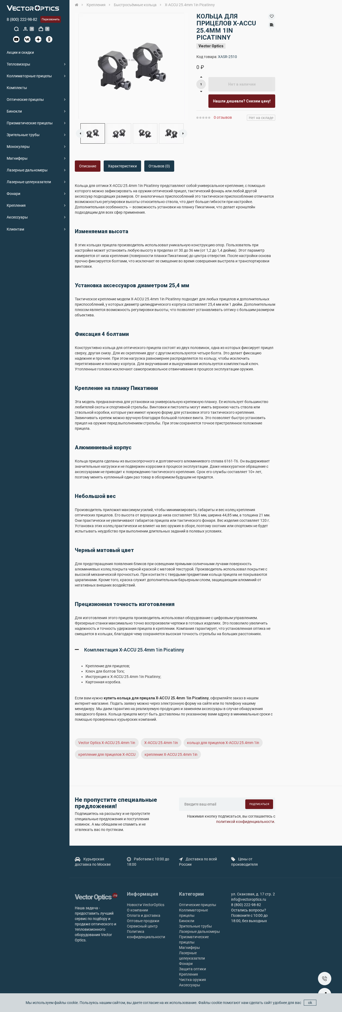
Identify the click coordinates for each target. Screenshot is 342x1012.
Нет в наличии (242, 84)
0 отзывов (223, 117)
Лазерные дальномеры (27, 170)
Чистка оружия (192, 979)
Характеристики (122, 166)
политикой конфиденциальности (245, 821)
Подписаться (259, 804)
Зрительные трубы (23, 135)
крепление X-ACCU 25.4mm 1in (171, 754)
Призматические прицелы (30, 123)
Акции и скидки (20, 52)
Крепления (16, 205)
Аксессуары (17, 217)
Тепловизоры (18, 64)
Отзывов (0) (159, 166)
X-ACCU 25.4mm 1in (161, 743)
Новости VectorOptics (145, 905)
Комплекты (17, 88)
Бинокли (14, 111)
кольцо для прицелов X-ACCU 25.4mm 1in (223, 743)
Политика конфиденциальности (146, 934)
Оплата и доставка (143, 915)
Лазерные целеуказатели (29, 182)
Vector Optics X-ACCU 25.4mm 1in (106, 743)
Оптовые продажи (143, 921)
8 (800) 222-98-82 (22, 19)
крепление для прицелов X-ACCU (106, 754)
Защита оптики (192, 969)
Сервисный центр (142, 926)
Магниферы (17, 158)
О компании (137, 910)
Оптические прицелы (25, 99)
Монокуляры (18, 146)
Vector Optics (211, 46)
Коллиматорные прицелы (29, 76)
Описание (87, 166)
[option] (131, 66)
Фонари (13, 193)
